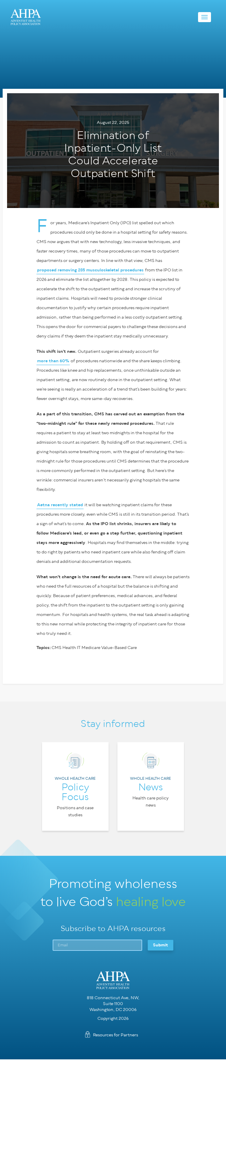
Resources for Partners (115, 1035)
